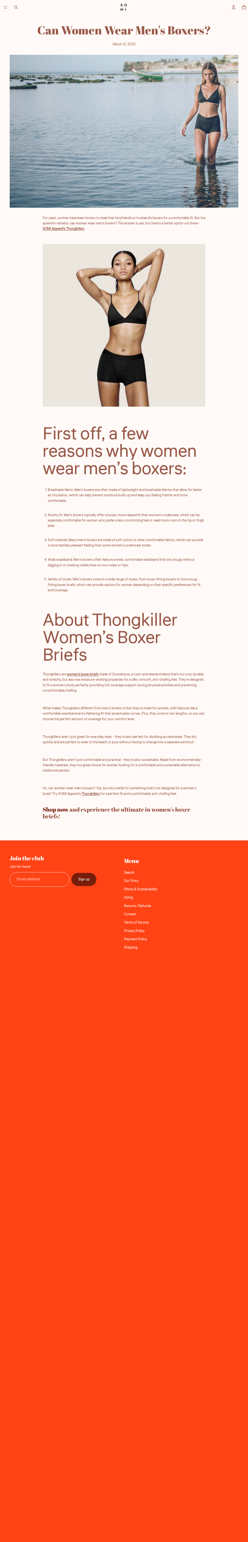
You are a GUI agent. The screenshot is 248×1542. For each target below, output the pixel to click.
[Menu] (5, 7)
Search (129, 872)
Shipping (130, 947)
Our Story (131, 881)
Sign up (84, 879)
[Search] (16, 7)
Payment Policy (135, 939)
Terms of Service (136, 922)
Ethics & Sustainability (140, 889)
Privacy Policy (134, 931)
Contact (130, 914)
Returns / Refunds (137, 906)
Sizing (128, 897)
